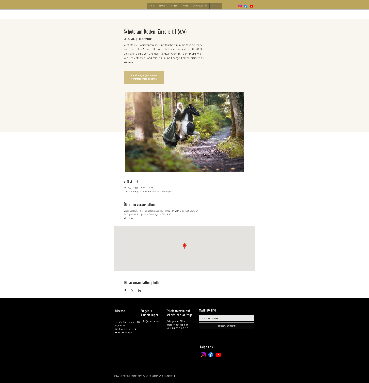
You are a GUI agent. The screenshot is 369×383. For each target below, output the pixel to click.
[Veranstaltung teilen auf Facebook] (125, 290)
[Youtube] (251, 6)
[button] (163, 6)
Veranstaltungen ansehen (144, 79)
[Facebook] (246, 6)
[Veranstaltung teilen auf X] (132, 290)
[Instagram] (240, 6)
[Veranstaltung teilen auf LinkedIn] (139, 290)
